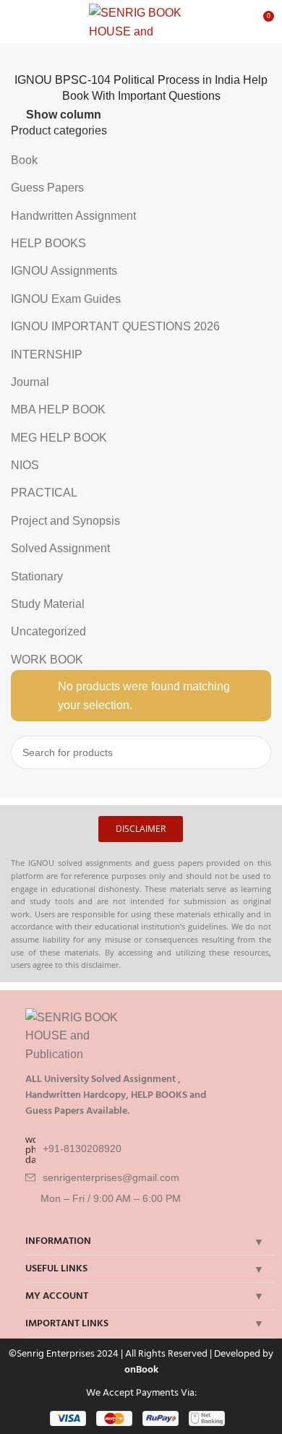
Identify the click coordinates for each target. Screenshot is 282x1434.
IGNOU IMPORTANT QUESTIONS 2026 (115, 326)
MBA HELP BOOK (58, 409)
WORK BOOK (47, 659)
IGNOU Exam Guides (66, 299)
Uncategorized (48, 631)
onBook (141, 1369)
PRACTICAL (44, 492)
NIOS (25, 465)
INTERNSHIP (46, 354)
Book (24, 160)
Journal (30, 382)
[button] (140, 829)
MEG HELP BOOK (59, 438)
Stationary (37, 576)
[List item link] (146, 1149)
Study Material (48, 604)
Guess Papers (47, 187)
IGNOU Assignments (64, 271)
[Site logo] (141, 20)
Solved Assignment (60, 548)
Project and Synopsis (65, 521)
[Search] (254, 752)
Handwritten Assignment (73, 216)
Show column (63, 114)
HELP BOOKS (48, 243)
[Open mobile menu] (17, 21)
